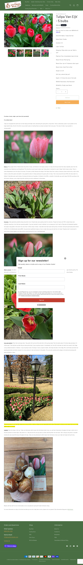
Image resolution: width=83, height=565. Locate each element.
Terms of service (42, 561)
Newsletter (57, 534)
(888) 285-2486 (8, 531)
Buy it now (67, 102)
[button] (31, 8)
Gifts (30, 534)
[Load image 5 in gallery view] (45, 53)
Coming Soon (32, 531)
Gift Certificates (33, 540)
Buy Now (31, 529)
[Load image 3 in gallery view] (28, 53)
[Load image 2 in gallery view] (20, 53)
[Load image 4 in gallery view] (37, 53)
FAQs (55, 537)
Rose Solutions (27, 559)
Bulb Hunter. (70, 509)
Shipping (58, 27)
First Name (21, 275)
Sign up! (41, 300)
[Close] (65, 258)
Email (20, 267)
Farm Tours (32, 537)
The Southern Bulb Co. (14, 559)
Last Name (21, 283)
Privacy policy (35, 559)
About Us (56, 529)
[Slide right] (51, 53)
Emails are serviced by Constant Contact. (30, 295)
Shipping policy (73, 559)
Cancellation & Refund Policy (61, 540)
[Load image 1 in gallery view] (12, 53)
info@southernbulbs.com (11, 537)
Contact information (56, 559)
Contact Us (7, 540)
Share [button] (59, 108)
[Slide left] (6, 53)
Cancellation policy (65, 559)
